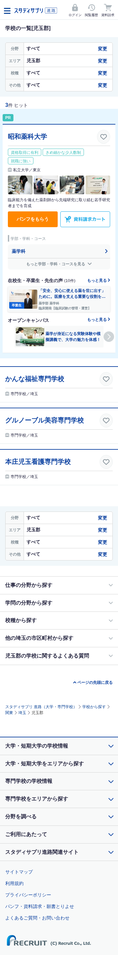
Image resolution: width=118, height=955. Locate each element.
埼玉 (22, 712)
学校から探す (94, 706)
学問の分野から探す (28, 603)
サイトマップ (19, 871)
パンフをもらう (33, 219)
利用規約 (14, 883)
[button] (109, 336)
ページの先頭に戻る (95, 682)
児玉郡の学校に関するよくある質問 (47, 655)
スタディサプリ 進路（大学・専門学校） (41, 706)
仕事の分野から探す (28, 585)
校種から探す (21, 620)
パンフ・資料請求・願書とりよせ (39, 906)
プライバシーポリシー (28, 894)
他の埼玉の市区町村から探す (39, 638)
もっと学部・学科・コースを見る (56, 264)
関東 (9, 712)
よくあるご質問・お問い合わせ (37, 917)
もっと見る (97, 280)
